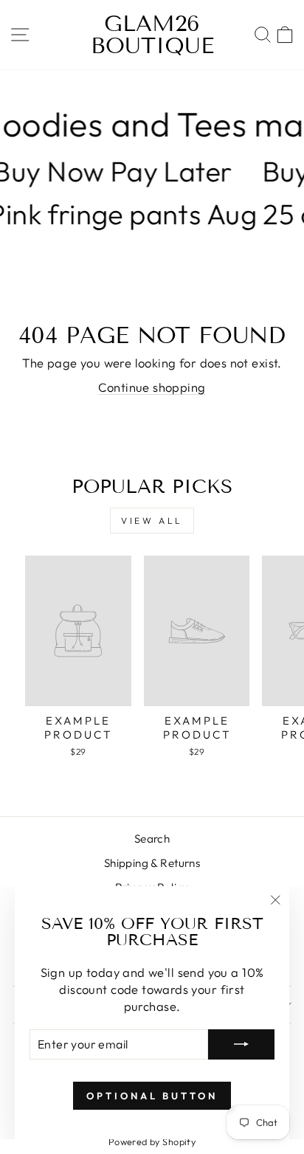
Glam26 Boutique (152, 34)
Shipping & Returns (152, 863)
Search (152, 839)
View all (152, 520)
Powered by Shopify (152, 1141)
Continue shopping (151, 387)
